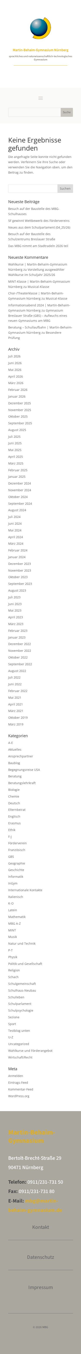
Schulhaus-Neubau (22, 990)
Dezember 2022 (19, 644)
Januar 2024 (16, 557)
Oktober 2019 (18, 717)
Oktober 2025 (18, 416)
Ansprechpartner (20, 756)
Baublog (14, 763)
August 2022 (17, 671)
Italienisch (15, 897)
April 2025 (15, 457)
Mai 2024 (14, 530)
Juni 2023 (15, 604)
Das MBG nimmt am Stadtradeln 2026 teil (38, 246)
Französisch (16, 850)
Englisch (14, 816)
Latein (12, 910)
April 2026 (15, 376)
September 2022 (20, 664)
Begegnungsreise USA (24, 770)
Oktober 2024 (18, 497)
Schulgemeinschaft (22, 984)
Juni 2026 (15, 363)
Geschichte (16, 870)
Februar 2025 (17, 470)
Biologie (14, 790)
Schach (13, 977)
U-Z (10, 1037)
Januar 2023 (16, 637)
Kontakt (40, 1227)
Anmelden (15, 1076)
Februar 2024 (17, 550)
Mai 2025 (14, 450)
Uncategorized (18, 1044)
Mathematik (16, 917)
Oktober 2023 (18, 577)
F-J (10, 837)
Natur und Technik (21, 943)
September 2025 (20, 423)
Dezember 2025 (19, 403)
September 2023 (20, 584)
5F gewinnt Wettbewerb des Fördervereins (39, 221)
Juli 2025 (14, 437)
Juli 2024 (14, 517)
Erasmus (14, 823)
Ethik (11, 830)
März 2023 (15, 624)
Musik (12, 937)
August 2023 (17, 590)
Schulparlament (19, 1004)
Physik (12, 957)
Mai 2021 (14, 697)
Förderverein (17, 843)
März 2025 (15, 463)
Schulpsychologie (20, 1010)
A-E (10, 743)
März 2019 (15, 724)
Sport (12, 1024)
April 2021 (15, 704)
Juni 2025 (15, 443)
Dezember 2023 (19, 564)
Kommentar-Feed (20, 1089)
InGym (12, 883)
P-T (10, 950)
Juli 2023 (14, 597)
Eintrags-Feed (18, 1082)
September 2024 (20, 503)
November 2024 (19, 490)
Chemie (13, 796)
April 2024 (15, 537)
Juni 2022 (15, 684)
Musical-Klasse (38, 287)
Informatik (15, 876)
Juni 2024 (15, 523)
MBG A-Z (14, 923)
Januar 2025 (16, 477)
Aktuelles (14, 749)
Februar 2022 (17, 691)
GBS (11, 857)
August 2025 (17, 430)
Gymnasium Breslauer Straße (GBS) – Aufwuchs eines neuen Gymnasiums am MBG (37, 315)
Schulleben (16, 997)
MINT (12, 930)
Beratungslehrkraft (22, 783)
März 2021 (15, 711)
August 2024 (17, 510)
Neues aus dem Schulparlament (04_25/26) (39, 227)
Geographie (16, 863)
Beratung (15, 776)
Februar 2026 (17, 390)
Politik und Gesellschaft (25, 964)
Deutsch (14, 803)
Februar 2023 (17, 631)
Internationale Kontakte (25, 890)
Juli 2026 (14, 356)
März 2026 (15, 383)
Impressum (40, 1287)
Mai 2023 (14, 610)
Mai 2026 (14, 370)
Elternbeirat (16, 810)
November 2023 (19, 570)
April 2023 (15, 617)
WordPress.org (18, 1096)
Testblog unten (19, 1031)
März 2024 (15, 543)
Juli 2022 (14, 677)
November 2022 (19, 651)
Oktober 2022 (18, 657)
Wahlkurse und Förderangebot (30, 1051)
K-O (11, 903)
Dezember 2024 (19, 483)
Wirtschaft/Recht (20, 1057)
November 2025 (19, 410)
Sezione (13, 1017)
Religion (14, 970)
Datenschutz (40, 1257)
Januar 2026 (16, 396)
